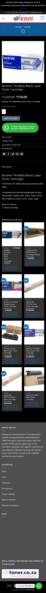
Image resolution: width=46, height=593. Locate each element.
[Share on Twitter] (13, 154)
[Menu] (3, 18)
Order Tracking (8, 494)
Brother (9, 149)
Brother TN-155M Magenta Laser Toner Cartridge (11, 304)
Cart (4, 477)
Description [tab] (7, 166)
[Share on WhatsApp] (4, 154)
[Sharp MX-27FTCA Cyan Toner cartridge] (34, 286)
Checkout (6, 482)
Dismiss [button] (23, 8)
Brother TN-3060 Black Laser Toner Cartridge (33, 351)
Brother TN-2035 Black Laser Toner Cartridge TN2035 (7, 256)
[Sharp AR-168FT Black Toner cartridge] (34, 379)
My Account (7, 488)
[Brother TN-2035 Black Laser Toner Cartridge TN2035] (12, 234)
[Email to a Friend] (17, 154)
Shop (4, 471)
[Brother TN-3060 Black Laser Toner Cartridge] (34, 332)
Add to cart (11, 118)
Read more (32, 404)
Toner (27, 27)
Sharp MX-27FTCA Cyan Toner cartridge (32, 304)
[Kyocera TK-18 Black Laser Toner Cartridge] (12, 332)
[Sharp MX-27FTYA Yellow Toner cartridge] (12, 379)
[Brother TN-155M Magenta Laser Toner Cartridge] (12, 286)
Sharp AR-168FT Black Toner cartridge (32, 397)
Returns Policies (8, 499)
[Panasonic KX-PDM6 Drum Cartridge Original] (34, 234)
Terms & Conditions (10, 505)
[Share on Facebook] (9, 154)
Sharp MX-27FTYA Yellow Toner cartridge (10, 397)
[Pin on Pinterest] (22, 154)
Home (18, 27)
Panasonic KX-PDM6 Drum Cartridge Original (33, 252)
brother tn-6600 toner (13, 145)
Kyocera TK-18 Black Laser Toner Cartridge (10, 351)
